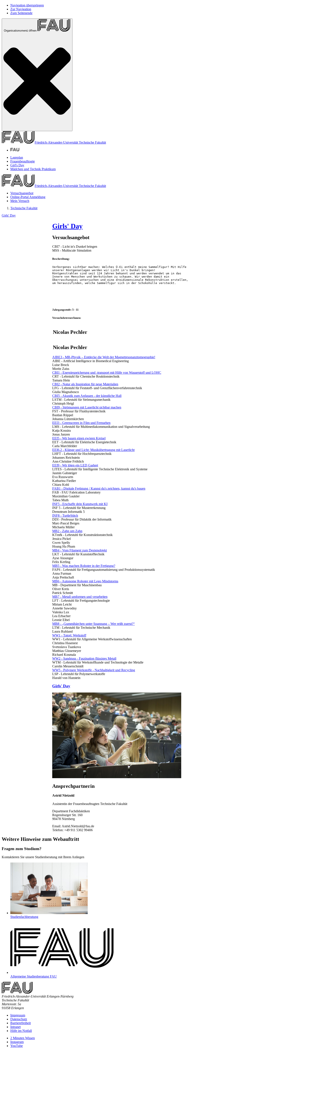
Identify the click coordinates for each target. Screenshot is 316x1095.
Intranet (15, 1027)
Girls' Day (9, 215)
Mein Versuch (19, 201)
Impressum (17, 1015)
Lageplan (16, 157)
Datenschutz (18, 1019)
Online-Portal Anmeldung (27, 197)
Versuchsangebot (21, 193)
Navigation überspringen (27, 5)
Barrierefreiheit (20, 1023)
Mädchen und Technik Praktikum (33, 169)
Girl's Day (17, 165)
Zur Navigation (20, 9)
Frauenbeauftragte (22, 161)
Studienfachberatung (24, 917)
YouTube (16, 1046)
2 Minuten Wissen (22, 1038)
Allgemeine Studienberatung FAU (33, 976)
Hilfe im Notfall (21, 1031)
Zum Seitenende (21, 13)
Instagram (17, 1042)
